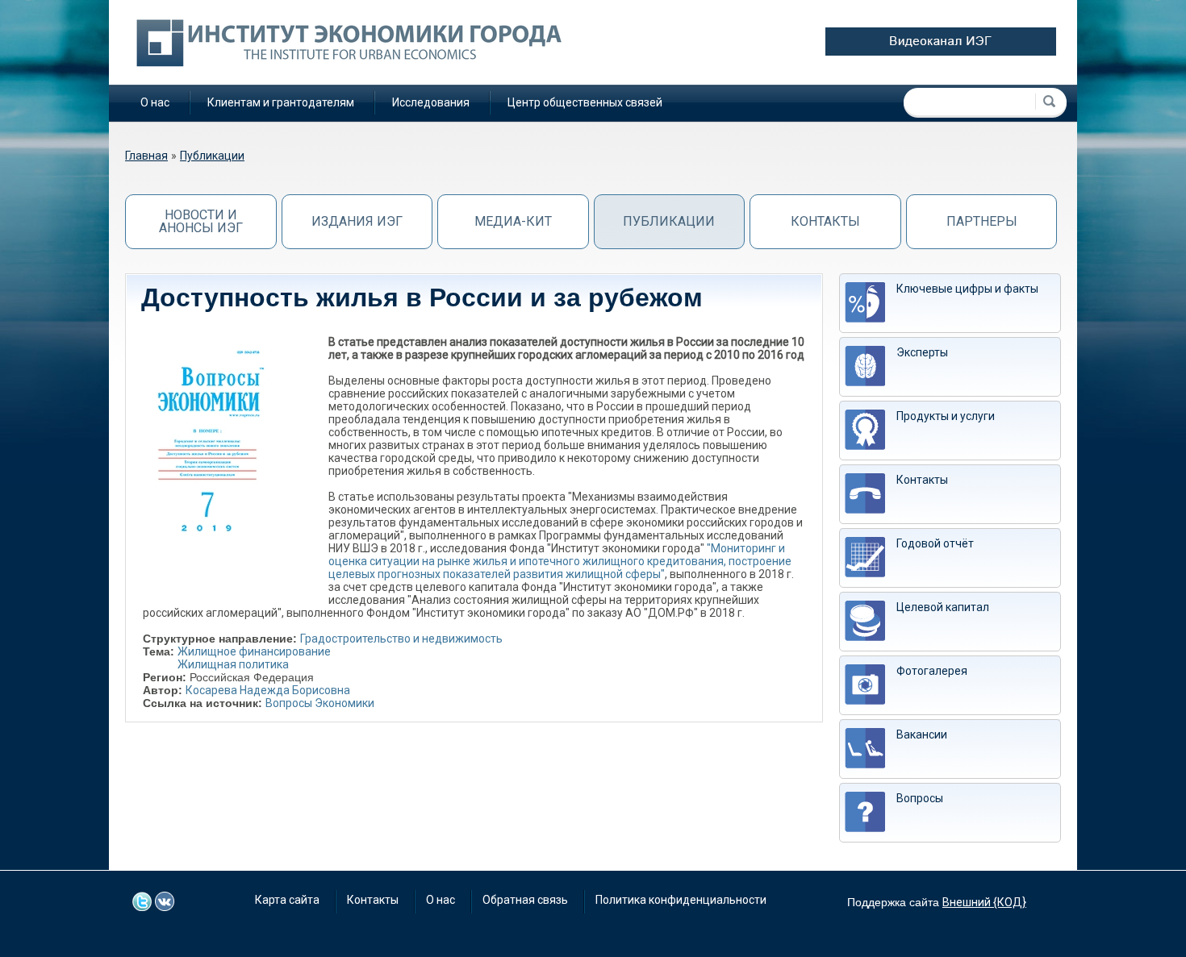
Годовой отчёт (935, 543)
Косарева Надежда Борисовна (268, 690)
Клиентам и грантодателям (280, 102)
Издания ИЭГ (357, 221)
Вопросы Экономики (319, 703)
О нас (154, 102)
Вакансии (921, 734)
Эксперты (922, 352)
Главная (146, 155)
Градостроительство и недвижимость (401, 638)
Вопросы (919, 798)
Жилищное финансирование (254, 651)
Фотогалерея (931, 670)
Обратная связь (525, 899)
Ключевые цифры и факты (967, 288)
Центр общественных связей (584, 102)
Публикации (212, 155)
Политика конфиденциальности (680, 899)
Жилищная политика (233, 664)
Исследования (431, 102)
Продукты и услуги (945, 416)
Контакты (825, 221)
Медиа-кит (513, 221)
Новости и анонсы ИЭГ (201, 221)
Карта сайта (287, 899)
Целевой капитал (942, 607)
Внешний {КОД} (984, 902)
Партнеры (981, 221)
